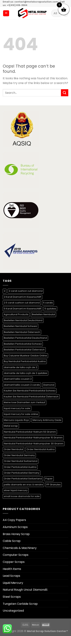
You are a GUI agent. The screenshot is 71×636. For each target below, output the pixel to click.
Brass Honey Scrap (16, 534)
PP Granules (53, 484)
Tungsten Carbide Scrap (20, 604)
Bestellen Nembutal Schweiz (20, 326)
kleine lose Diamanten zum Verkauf (24, 402)
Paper (49, 478)
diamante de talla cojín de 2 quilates (25, 373)
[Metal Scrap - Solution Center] (32, 13)
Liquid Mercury (13, 583)
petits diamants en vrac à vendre (23, 484)
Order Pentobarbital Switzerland (23, 478)
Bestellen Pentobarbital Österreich (24, 349)
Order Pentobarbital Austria (20, 467)
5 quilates (50, 308)
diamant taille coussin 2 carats (22, 384)
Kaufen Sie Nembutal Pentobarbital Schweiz (30, 390)
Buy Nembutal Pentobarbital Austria (25, 361)
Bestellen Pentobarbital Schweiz (23, 343)
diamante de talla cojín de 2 (20, 367)
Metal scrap (11, 425)
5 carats (48, 302)
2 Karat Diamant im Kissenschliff (22, 296)
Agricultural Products (16, 314)
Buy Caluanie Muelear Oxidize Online (25, 355)
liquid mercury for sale (17, 408)
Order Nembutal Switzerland (20, 461)
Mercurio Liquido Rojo (16, 420)
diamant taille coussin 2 (18, 378)
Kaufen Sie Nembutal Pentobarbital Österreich (31, 396)
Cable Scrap (12, 541)
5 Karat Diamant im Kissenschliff (22, 308)
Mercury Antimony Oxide (47, 420)
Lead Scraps (11, 576)
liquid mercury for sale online (21, 414)
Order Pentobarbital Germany (21, 472)
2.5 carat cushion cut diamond (22, 302)
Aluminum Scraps (15, 527)
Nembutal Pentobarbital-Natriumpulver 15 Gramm (33, 437)
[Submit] (64, 92)
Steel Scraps (12, 597)
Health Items (12, 569)
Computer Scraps (15, 555)
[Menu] (6, 13)
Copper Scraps (14, 562)
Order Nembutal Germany (19, 455)
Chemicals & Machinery (20, 548)
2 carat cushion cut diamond (26, 290)
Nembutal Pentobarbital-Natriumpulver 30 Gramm (33, 443)
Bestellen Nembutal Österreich (22, 332)
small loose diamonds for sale (22, 496)
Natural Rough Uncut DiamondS (25, 590)
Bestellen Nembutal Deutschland (23, 320)
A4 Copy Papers (14, 520)
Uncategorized (13, 611)
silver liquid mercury (15, 490)
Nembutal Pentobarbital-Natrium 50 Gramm (30, 431)
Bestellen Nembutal (43, 314)
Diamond (48, 384)
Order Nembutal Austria (41, 449)
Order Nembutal (13, 449)
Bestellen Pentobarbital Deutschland (25, 337)
